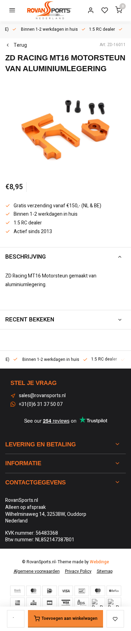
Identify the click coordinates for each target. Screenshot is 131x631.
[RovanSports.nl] (48, 10)
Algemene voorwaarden (37, 571)
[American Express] (17, 602)
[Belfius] (114, 591)
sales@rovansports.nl (42, 395)
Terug (20, 45)
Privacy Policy (78, 571)
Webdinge (99, 562)
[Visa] (65, 591)
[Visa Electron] (65, 602)
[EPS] (81, 602)
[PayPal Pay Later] (114, 602)
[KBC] (33, 602)
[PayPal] (97, 602)
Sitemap (104, 571)
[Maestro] (97, 591)
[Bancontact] (81, 591)
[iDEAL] (49, 591)
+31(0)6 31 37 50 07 (41, 404)
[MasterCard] (33, 591)
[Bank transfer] (17, 591)
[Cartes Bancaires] (49, 602)
